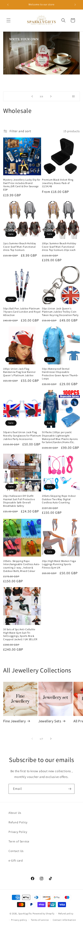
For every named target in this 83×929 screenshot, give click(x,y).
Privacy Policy (18, 832)
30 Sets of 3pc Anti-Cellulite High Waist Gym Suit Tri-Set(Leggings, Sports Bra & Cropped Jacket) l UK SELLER (20, 634)
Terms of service (40, 919)
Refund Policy (18, 822)
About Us (15, 813)
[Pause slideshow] (75, 96)
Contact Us (16, 851)
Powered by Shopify (43, 913)
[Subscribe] (69, 789)
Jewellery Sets (49, 721)
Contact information (64, 919)
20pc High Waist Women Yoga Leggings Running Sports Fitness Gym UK (59, 564)
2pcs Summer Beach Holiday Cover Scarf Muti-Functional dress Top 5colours (19, 246)
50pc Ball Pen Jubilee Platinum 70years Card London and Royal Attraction (21, 312)
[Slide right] (51, 738)
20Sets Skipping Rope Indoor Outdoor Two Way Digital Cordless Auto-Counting (59, 499)
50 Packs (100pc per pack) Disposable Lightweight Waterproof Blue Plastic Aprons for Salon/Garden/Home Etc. (60, 437)
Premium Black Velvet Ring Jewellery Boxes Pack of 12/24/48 (57, 183)
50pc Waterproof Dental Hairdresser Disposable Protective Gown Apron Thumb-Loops (60, 373)
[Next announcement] (75, 4)
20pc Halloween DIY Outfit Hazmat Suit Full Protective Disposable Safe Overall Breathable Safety (19, 500)
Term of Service (19, 841)
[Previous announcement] (8, 4)
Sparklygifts (25, 913)
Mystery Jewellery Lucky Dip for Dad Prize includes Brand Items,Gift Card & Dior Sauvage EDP (21, 184)
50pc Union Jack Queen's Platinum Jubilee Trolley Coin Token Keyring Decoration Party (60, 312)
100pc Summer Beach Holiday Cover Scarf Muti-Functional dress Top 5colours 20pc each (59, 246)
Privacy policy (19, 919)
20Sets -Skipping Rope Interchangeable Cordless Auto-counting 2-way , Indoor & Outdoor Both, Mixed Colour (21, 566)
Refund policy (65, 913)
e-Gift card (16, 860)
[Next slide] (51, 96)
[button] (8, 20)
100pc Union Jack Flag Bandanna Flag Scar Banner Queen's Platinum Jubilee (19, 372)
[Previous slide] (32, 96)
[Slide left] (32, 738)
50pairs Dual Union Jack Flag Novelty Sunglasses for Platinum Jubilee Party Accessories (22, 435)
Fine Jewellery (14, 721)
